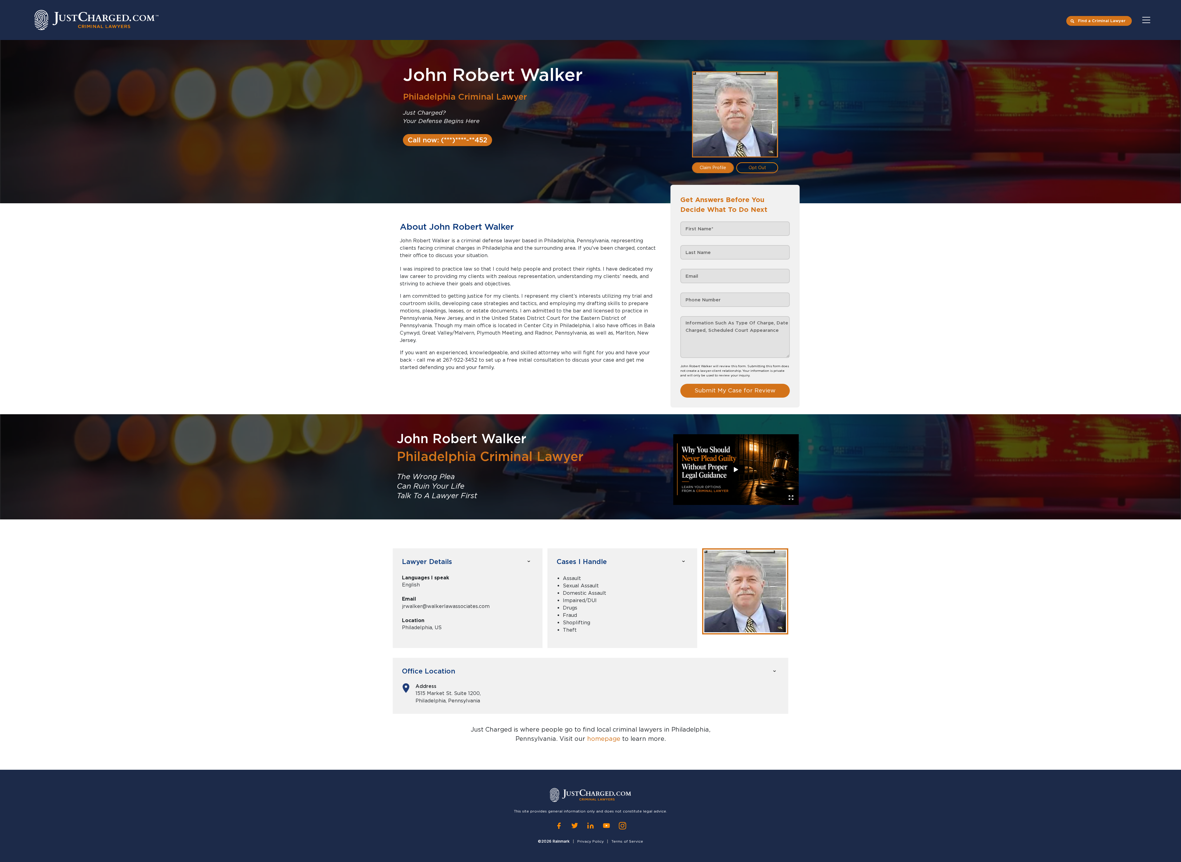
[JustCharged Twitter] (574, 825)
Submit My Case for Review (735, 390)
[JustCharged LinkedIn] (590, 825)
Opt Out (757, 167)
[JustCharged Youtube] (606, 825)
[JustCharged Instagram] (622, 825)
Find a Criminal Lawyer (1102, 20)
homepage (603, 738)
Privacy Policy (590, 841)
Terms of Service (627, 841)
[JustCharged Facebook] (559, 825)
